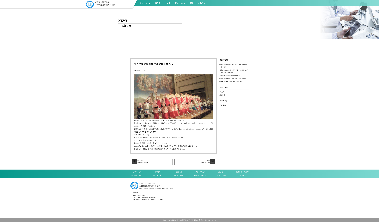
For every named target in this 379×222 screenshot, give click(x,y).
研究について (221, 175)
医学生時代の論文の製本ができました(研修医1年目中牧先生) (233, 66)
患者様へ (221, 172)
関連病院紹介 (179, 175)
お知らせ (243, 175)
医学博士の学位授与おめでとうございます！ (233, 78)
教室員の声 (157, 175)
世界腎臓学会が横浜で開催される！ (230, 75)
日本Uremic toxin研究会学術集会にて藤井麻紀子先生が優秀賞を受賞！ (233, 71)
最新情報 (222, 95)
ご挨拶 (157, 172)
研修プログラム (136, 175)
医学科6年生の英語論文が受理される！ (231, 82)
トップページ (145, 3)
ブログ (144, 70)
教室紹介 (179, 172)
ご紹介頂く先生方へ (243, 172)
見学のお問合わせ (200, 175)
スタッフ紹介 (200, 172)
